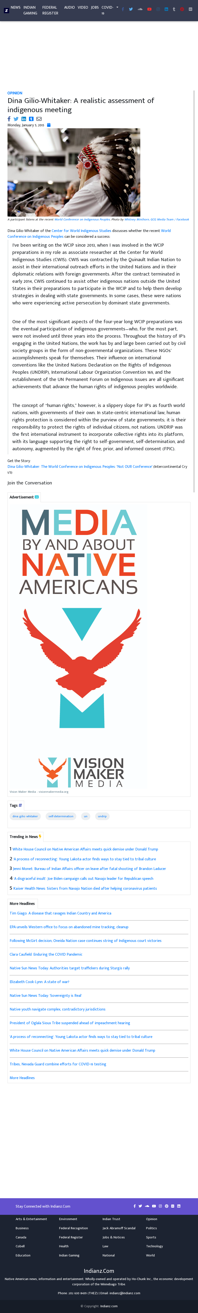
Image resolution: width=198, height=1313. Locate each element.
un (85, 816)
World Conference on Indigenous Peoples (82, 219)
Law (105, 1246)
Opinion (151, 1219)
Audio (69, 7)
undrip (102, 816)
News (16, 7)
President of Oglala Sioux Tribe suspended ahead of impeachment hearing (70, 1023)
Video (83, 7)
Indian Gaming (30, 10)
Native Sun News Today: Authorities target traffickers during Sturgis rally (70, 968)
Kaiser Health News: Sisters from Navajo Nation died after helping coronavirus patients (85, 888)
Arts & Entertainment (31, 1219)
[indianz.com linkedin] (166, 9)
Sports (151, 1237)
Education (23, 1255)
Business (22, 1228)
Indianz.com (109, 1306)
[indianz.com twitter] (131, 9)
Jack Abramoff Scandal (119, 1228)
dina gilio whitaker (25, 816)
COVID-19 (107, 10)
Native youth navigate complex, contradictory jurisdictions (58, 1009)
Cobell (20, 1246)
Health (64, 1246)
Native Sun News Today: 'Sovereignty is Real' (46, 995)
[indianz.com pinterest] (182, 9)
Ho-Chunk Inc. (142, 1279)
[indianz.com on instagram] (161, 1206)
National (109, 1255)
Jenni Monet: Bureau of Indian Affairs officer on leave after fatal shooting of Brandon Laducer (89, 869)
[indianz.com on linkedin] (178, 1206)
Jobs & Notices (114, 1237)
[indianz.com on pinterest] (167, 1206)
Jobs (95, 7)
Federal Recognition (73, 1228)
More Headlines (22, 1078)
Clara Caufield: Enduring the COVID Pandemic (46, 954)
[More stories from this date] (48, 125)
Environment (68, 1219)
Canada (21, 1237)
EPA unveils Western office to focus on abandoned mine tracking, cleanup (69, 927)
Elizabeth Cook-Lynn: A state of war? (39, 982)
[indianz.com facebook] (123, 9)
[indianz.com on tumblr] (174, 9)
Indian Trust (111, 1219)
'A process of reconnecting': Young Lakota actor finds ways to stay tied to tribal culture (84, 859)
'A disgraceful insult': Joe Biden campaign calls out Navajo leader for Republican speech (83, 878)
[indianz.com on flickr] (190, 9)
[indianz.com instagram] (158, 9)
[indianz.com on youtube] (149, 9)
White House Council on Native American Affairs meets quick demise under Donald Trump (85, 849)
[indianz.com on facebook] (135, 1206)
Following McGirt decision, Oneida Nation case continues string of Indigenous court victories (86, 941)
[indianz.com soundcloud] (140, 9)
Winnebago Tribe (112, 1284)
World (150, 1255)
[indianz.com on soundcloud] (147, 1206)
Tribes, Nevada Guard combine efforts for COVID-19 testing (58, 1064)
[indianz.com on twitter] (141, 1206)
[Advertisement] (99, 55)
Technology (154, 1246)
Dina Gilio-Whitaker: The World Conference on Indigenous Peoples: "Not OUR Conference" (80, 466)
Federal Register (50, 10)
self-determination (61, 816)
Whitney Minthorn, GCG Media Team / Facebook (156, 219)
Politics (151, 1228)
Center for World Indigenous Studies (81, 231)
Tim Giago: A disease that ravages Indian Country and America (60, 913)
